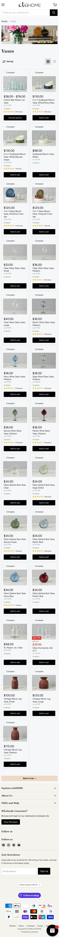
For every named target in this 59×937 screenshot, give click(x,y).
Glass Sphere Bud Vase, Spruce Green (15, 540)
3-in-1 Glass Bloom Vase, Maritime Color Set (14, 214)
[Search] (54, 12)
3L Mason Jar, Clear (13, 647)
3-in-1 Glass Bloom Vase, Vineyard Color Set (42, 214)
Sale (48, 926)
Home (4, 21)
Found (40, 926)
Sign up (44, 871)
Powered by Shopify (29, 932)
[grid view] (48, 61)
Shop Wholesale (10, 822)
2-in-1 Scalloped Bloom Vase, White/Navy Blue (44, 101)
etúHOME (7, 105)
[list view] (54, 61)
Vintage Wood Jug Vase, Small (13, 700)
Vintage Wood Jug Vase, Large (41, 700)
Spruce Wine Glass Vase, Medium (12, 432)
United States (28, 885)
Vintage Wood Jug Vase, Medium (13, 751)
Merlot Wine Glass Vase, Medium (41, 432)
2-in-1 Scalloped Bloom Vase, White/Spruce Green (15, 157)
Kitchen (12, 926)
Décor (21, 926)
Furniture (30, 926)
